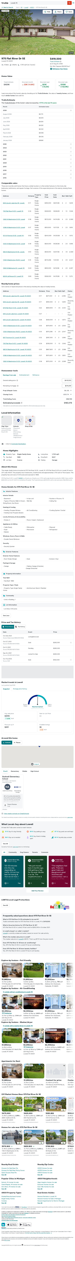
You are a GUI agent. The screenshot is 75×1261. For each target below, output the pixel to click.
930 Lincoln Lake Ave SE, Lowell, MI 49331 (17, 296)
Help (69, 1231)
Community (13, 852)
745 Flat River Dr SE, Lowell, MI (13, 211)
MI (21, 7)
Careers (32, 1231)
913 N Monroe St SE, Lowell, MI (13, 235)
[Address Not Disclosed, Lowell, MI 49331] (33, 1002)
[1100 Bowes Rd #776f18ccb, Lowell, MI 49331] (56, 1071)
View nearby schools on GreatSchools (16, 813)
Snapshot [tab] (6, 689)
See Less (7, 615)
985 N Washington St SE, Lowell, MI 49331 (17, 349)
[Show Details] (71, 110)
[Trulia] (3, 1224)
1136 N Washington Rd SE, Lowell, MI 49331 (17, 331)
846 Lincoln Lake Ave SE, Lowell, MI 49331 (17, 302)
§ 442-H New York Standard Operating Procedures (13, 1214)
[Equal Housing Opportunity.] (22, 1245)
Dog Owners (24, 852)
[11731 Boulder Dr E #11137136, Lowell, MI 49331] (12, 970)
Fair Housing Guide (25, 1231)
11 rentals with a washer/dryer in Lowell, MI (18, 1026)
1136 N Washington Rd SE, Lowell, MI (15, 260)
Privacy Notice (4, 1233)
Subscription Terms (62, 1231)
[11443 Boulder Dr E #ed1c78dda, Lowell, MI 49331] (33, 970)
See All (6, 844)
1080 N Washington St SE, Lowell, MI (15, 219)
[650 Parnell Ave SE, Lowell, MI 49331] (34, 1104)
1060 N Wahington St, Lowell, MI (14, 268)
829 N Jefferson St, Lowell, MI (13, 276)
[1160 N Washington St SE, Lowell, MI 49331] (12, 1137)
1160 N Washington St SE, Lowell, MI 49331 (17, 326)
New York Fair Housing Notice (8, 1216)
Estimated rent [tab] (24, 375)
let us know (7, 1240)
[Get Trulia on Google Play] (25, 1224)
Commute (44, 852)
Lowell (26, 7)
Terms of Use (54, 1231)
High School (35, 771)
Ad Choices (12, 1233)
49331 (32, 7)
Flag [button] (19, 883)
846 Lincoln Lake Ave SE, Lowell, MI (15, 203)
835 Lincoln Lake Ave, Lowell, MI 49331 (16, 314)
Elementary (15, 771)
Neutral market (37, 707)
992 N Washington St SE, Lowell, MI (15, 252)
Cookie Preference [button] (20, 1233)
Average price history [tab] (20, 689)
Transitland (24, 1207)
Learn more (70, 817)
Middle (24, 771)
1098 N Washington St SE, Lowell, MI (15, 227)
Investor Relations (45, 1231)
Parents (35, 852)
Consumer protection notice (29, 1217)
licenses (50, 1211)
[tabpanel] (37, 392)
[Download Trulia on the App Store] (12, 1224)
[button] (69, 3)
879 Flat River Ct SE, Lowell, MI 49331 (15, 308)
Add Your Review (37, 891)
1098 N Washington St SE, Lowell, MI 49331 (17, 355)
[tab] (7, 627)
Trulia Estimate (10, 103)
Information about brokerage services (13, 1217)
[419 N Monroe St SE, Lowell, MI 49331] (56, 1104)
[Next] (72, 974)
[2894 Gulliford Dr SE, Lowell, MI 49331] (12, 1104)
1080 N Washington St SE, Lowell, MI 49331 (17, 361)
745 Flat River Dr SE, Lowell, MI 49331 (15, 343)
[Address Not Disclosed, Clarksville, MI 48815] (55, 970)
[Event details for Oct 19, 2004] (71, 660)
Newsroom (37, 1231)
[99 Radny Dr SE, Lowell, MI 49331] (56, 1137)
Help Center (37, 1245)
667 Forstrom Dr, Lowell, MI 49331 (14, 337)
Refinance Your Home (60, 69)
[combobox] (40, 3)
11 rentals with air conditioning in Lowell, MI (17, 992)
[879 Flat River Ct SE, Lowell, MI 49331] (34, 1137)
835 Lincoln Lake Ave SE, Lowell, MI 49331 (17, 320)
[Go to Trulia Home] (5, 3)
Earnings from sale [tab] (9, 375)
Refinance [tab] (36, 375)
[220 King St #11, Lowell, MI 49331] (12, 1002)
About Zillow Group (14, 1231)
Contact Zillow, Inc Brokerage (9, 1220)
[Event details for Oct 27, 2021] (71, 642)
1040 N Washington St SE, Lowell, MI (15, 244)
